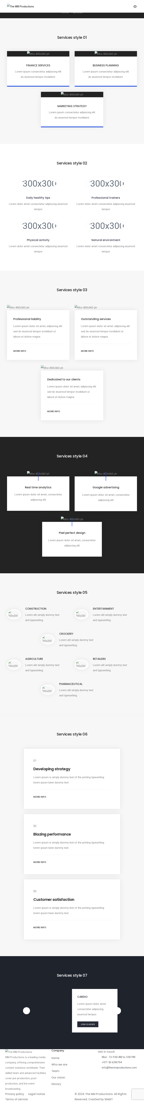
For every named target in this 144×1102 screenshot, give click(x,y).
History (56, 1084)
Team (55, 1071)
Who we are (59, 1064)
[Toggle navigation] (135, 6)
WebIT (108, 1099)
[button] (38, 351)
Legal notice (36, 1094)
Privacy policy (14, 1094)
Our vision (58, 1077)
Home (55, 1058)
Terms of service (16, 1099)
